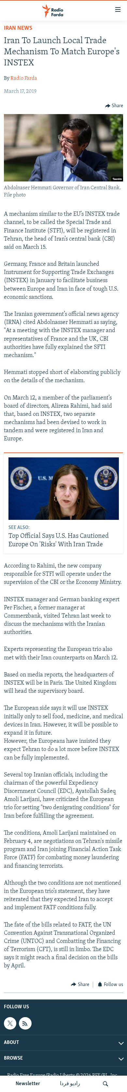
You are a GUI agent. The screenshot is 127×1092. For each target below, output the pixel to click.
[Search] (105, 1084)
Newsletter (28, 1083)
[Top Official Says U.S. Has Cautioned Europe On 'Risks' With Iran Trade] (63, 488)
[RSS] (25, 1023)
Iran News (18, 28)
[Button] (114, 106)
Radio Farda (23, 78)
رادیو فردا (70, 1083)
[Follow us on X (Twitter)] (10, 1023)
